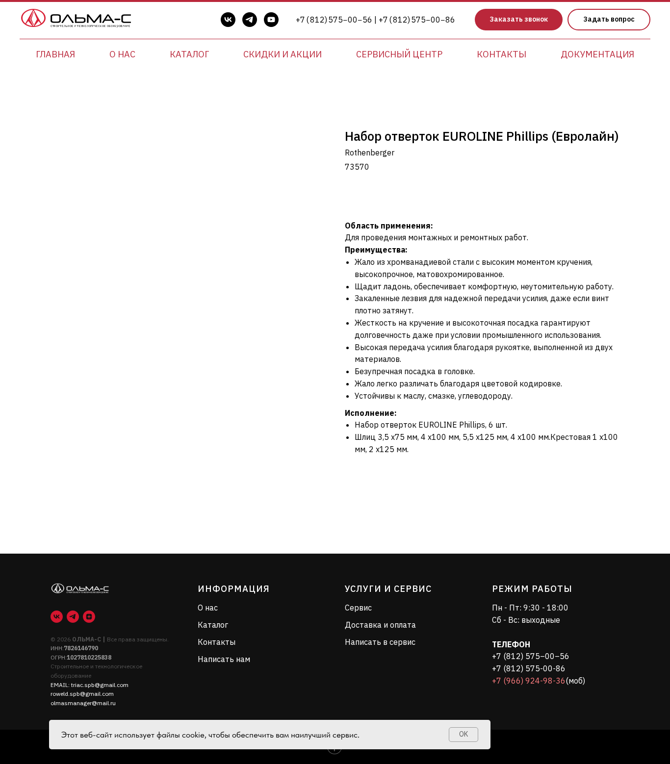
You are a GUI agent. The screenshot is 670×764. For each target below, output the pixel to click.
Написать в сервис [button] (380, 642)
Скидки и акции (282, 54)
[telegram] (249, 19)
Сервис (358, 607)
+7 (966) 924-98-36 (529, 681)
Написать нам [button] (224, 659)
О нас (122, 54)
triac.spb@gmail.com (100, 684)
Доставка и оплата (380, 625)
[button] (519, 20)
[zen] (89, 617)
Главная (55, 54)
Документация (597, 54)
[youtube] (271, 19)
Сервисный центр (399, 54)
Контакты (501, 54)
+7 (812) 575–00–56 (530, 656)
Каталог (189, 54)
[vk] (228, 19)
